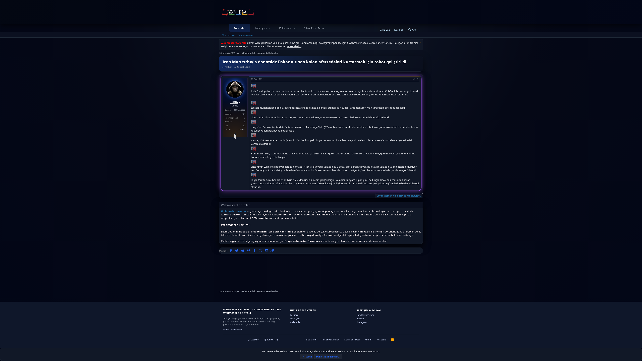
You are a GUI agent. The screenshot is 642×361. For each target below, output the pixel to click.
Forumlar (240, 28)
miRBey (228, 66)
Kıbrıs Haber (237, 329)
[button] (269, 28)
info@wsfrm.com (365, 314)
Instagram (362, 322)
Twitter (360, 318)
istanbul (241, 129)
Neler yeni (261, 28)
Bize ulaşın (311, 339)
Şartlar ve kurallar (330, 339)
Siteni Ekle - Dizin (314, 28)
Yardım (368, 339)
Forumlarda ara (245, 34)
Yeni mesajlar (228, 34)
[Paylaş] (414, 79)
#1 (418, 79)
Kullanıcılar (285, 28)
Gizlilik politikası (352, 339)
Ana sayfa (381, 339)
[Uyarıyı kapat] (419, 43)
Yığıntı (226, 329)
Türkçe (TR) (272, 339)
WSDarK (254, 339)
